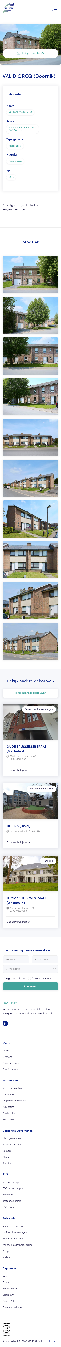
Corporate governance (14, 1101)
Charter (6, 1157)
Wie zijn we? (9, 1094)
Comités (7, 1151)
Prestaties (8, 1195)
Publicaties (8, 1107)
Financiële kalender (13, 1239)
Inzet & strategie (11, 1182)
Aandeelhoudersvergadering (18, 1245)
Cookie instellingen (13, 1307)
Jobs (5, 1276)
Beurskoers (8, 1119)
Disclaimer (8, 1295)
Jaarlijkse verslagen (13, 1226)
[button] (55, 8)
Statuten (7, 1163)
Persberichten (10, 1113)
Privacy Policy (10, 1289)
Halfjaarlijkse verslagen (15, 1232)
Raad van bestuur (12, 1145)
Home (6, 1051)
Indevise (53, 1341)
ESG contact (9, 1207)
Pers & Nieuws (10, 1069)
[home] (8, 8)
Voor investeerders (12, 1088)
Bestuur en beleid (12, 1201)
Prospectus (8, 1251)
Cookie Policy (10, 1301)
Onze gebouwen (11, 1063)
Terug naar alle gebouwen (30, 692)
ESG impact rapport (13, 1188)
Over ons (7, 1057)
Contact (7, 1282)
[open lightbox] (30, 274)
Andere (6, 1257)
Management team (13, 1138)
